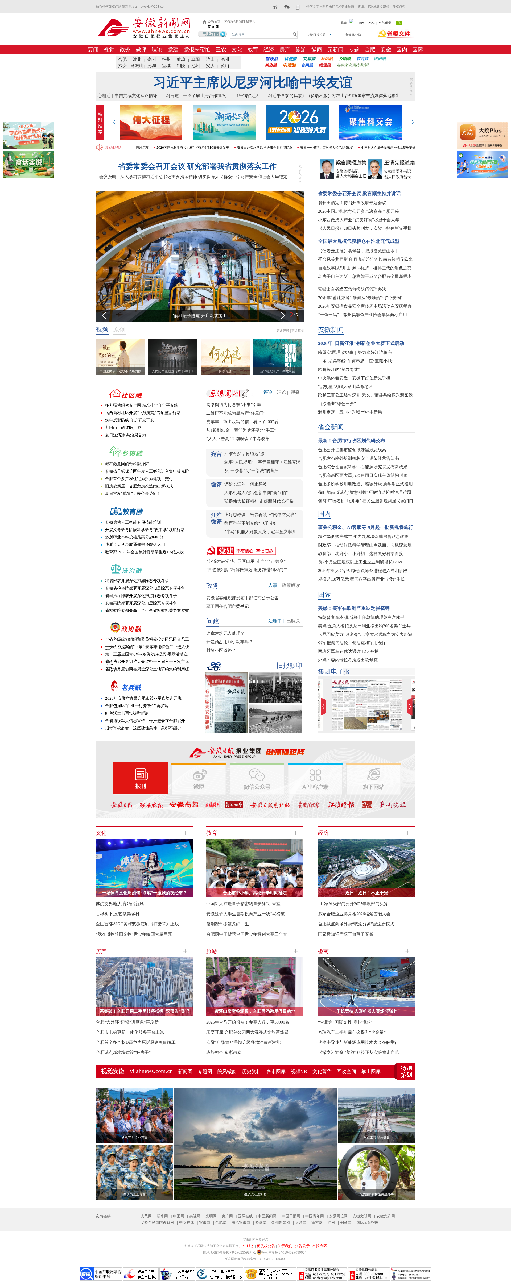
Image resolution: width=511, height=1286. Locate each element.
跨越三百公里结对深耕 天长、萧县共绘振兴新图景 (365, 395)
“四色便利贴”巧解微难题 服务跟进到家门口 (247, 569)
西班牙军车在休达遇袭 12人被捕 (348, 651)
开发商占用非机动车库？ (229, 642)
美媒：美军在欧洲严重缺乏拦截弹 (354, 608)
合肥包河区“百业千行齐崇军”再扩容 (137, 706)
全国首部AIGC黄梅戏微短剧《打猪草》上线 (137, 924)
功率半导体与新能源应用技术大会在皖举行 (358, 1042)
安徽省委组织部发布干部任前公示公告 (242, 598)
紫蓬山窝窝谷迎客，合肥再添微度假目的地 (255, 1011)
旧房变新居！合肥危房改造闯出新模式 (139, 486)
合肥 (370, 49)
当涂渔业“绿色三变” (337, 403)
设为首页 (214, 22)
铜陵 (181, 65)
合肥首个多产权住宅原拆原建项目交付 (139, 479)
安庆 (210, 65)
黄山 (225, 65)
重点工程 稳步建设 (377, 1137)
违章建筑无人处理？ (225, 633)
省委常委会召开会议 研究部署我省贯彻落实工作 (197, 166)
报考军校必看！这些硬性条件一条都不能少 (143, 728)
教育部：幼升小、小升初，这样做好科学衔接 (360, 553)
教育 (253, 49)
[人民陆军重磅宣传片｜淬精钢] (174, 340)
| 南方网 (316, 1222)
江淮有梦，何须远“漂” (245, 453)
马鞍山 (137, 65)
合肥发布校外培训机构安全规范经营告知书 (358, 458)
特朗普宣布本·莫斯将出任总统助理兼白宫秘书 (361, 617)
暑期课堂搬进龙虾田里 (227, 924)
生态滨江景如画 (255, 1194)
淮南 (210, 59)
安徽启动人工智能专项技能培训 (133, 522)
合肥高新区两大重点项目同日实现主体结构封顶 (362, 475)
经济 (268, 49)
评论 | (268, 392)
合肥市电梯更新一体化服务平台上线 (130, 1032)
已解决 (293, 620)
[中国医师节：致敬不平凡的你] (121, 340)
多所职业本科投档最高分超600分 (134, 537)
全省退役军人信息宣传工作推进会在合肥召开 (145, 721)
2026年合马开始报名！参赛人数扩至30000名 (247, 1022)
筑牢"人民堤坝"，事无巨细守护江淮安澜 (262, 462)
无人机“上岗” (200, 315)
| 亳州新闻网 (279, 1222)
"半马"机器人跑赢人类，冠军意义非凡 (260, 531)
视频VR (299, 1071)
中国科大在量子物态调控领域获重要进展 (348, 147)
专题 (354, 49)
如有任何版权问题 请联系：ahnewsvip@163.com (131, 7)
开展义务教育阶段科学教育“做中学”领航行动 (145, 530)
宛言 (216, 454)
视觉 (109, 49)
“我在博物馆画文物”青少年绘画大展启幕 (134, 934)
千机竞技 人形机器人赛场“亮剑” (366, 1011)
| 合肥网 (219, 1222)
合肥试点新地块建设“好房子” (123, 1052)
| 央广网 (226, 1216)
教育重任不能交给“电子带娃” (251, 523)
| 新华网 (161, 1216)
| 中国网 (177, 1216)
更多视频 (283, 331)
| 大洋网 (299, 1222)
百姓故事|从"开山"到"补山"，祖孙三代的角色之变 (364, 268)
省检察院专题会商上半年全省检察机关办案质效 (147, 610)
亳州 (151, 59)
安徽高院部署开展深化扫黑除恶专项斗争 (141, 603)
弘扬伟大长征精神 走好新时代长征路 (259, 501)
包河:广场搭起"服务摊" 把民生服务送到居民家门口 (365, 501)
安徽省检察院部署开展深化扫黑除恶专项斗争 (145, 588)
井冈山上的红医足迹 (123, 427)
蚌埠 (181, 59)
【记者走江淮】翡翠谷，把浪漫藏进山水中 (358, 251)
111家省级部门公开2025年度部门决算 (353, 903)
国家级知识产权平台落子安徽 (345, 934)
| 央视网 (193, 1216)
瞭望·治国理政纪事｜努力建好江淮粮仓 (355, 352)
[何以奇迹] (226, 340)
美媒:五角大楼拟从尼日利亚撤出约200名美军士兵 (364, 626)
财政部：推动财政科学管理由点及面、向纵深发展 (365, 545)
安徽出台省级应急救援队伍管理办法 (352, 289)
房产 (284, 49)
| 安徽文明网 (361, 1216)
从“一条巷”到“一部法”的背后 (251, 470)
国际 (418, 49)
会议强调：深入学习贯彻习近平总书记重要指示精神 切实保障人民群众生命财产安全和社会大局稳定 (193, 176)
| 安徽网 (203, 1222)
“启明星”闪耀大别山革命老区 (345, 386)
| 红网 (330, 1222)
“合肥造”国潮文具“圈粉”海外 (345, 1022)
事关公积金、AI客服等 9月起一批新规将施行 (365, 527)
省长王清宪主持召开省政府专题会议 (352, 203)
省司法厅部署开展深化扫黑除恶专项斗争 (141, 596)
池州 (195, 65)
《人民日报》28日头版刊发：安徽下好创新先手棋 (365, 228)
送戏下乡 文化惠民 (134, 1137)
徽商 (316, 49)
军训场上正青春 (134, 1194)
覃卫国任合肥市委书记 (227, 606)
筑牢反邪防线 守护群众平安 (129, 420)
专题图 (205, 1071)
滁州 (225, 59)
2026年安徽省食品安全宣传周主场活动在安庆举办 (365, 306)
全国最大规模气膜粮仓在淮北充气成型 (358, 241)
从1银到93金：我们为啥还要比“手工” (241, 430)
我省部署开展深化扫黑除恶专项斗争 (137, 581)
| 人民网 (145, 1216)
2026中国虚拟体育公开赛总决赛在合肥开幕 (358, 211)
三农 (221, 49)
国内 (402, 49)
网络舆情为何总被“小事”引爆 (233, 404)
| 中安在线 (185, 1222)
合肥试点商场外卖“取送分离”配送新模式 (356, 924)
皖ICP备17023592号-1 (239, 1252)
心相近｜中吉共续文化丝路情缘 (127, 95)
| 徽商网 (259, 1222)
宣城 (166, 65)
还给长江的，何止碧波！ (247, 484)
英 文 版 (213, 26)
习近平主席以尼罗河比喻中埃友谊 (253, 82)
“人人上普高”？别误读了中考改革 (238, 438)
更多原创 (297, 331)
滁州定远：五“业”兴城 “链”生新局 (350, 412)
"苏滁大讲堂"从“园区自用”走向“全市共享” (246, 561)
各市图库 (276, 1071)
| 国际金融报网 (366, 1222)
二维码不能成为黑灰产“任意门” (235, 413)
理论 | (282, 392)
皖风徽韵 (227, 1071)
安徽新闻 (331, 329)
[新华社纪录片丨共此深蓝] (279, 340)
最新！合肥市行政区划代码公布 (351, 440)
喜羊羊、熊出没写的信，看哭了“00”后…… (246, 421)
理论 (157, 49)
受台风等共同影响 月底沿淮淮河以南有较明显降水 (365, 259)
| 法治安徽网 (239, 1222)
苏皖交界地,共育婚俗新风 (120, 903)
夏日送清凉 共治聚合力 (125, 435)
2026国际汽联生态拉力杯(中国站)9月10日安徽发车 (151, 147)
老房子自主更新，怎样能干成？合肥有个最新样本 (365, 276)
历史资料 (251, 1071)
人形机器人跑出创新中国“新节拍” (256, 492)
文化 (237, 49)
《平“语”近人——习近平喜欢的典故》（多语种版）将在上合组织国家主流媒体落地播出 (317, 95)
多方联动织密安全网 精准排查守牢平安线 (141, 405)
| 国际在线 (244, 1216)
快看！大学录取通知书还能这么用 (135, 544)
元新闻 (335, 49)
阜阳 (195, 59)
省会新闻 (331, 427)
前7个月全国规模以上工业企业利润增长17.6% (360, 562)
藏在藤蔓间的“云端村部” (127, 464)
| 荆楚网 (344, 1222)
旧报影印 (289, 665)
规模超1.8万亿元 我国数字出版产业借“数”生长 (361, 579)
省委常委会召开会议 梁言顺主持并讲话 (359, 193)
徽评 (141, 49)
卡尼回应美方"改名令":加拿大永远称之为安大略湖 (365, 634)
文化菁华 (322, 1071)
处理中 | (276, 620)
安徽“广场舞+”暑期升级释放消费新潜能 (243, 1042)
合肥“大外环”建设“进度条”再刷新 (127, 1022)
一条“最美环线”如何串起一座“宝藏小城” (356, 361)
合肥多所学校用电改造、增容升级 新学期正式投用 (365, 484)
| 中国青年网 (313, 1216)
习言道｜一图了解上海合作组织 (196, 95)
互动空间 (346, 1071)
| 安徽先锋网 (384, 1216)
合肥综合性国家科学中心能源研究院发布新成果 (362, 467)
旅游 (300, 49)
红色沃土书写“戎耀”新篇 (127, 713)
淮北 (137, 59)
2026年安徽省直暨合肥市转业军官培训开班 (143, 698)
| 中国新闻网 (266, 1216)
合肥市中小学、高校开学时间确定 (255, 893)
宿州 (166, 59)
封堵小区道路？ (221, 650)
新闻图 (185, 1071)
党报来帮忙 (197, 49)
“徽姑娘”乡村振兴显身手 (377, 1194)
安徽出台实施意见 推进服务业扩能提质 (222, 147)
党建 (173, 49)
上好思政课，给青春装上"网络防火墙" (260, 514)
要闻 (93, 49)
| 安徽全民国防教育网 (156, 1222)
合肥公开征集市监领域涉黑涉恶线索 (352, 450)
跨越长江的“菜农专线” (339, 369)
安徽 (386, 49)
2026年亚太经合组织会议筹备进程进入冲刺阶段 (362, 570)
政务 (125, 49)
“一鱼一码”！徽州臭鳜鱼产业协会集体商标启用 (362, 314)
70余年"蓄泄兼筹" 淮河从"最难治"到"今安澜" (360, 297)
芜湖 (151, 65)
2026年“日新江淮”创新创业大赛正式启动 (361, 343)
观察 (295, 392)
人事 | (273, 585)
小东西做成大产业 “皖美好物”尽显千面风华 (358, 220)
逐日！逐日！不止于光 (366, 893)
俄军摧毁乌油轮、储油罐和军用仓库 (352, 643)
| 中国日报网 (289, 1216)
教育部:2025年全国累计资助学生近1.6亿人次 (144, 552)
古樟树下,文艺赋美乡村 (117, 914)
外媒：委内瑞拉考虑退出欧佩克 (348, 660)
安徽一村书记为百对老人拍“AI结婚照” (284, 147)
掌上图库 (371, 1071)
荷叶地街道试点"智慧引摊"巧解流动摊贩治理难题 (364, 492)
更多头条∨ (411, 87)
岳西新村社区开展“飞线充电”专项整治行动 (143, 413)
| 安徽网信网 (337, 1216)
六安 (122, 65)
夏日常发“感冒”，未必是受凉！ (133, 493)
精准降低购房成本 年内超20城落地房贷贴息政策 (363, 536)
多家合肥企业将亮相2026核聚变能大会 (354, 914)
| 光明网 (210, 1216)
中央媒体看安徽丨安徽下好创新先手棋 (354, 378)
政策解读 (291, 585)
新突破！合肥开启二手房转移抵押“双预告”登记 (144, 1011)
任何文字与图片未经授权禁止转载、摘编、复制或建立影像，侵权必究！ (357, 7)
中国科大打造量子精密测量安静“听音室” (244, 903)
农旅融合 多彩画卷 (223, 1052)
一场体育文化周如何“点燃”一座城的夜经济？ (144, 893)
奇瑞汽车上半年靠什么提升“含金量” (352, 1032)
